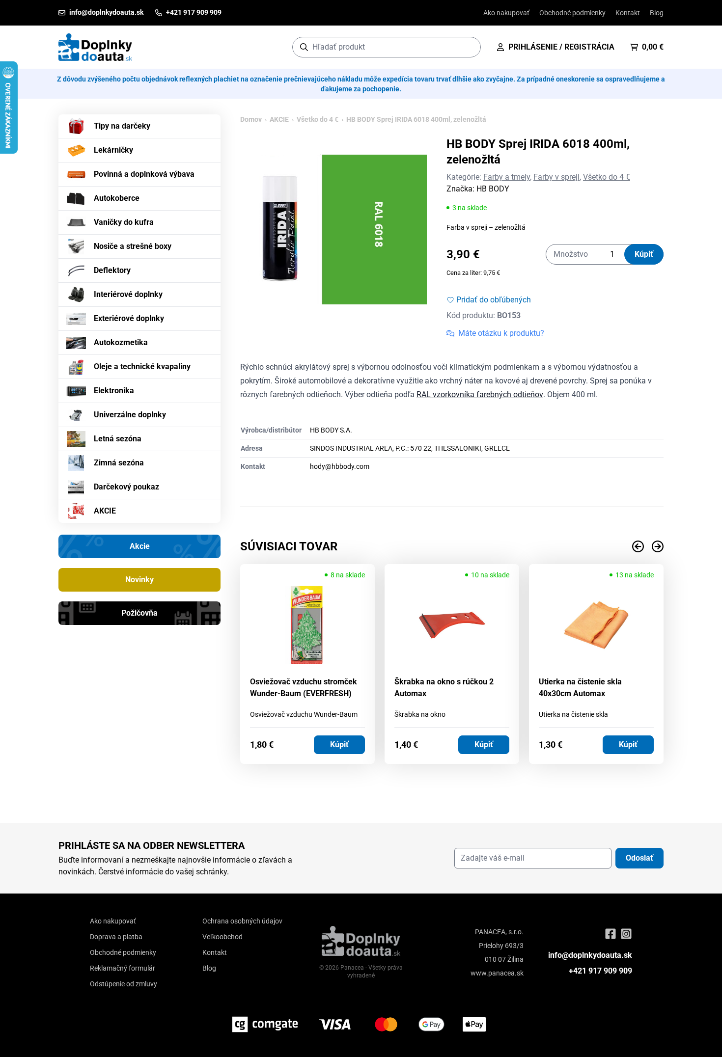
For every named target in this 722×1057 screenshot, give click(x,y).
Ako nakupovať (506, 13)
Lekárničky (113, 150)
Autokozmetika (121, 342)
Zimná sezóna (119, 462)
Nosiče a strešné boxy (132, 246)
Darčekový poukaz (126, 486)
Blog (657, 13)
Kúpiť (644, 254)
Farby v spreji (556, 177)
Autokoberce (116, 198)
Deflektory (112, 270)
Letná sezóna (117, 438)
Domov (251, 119)
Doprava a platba (116, 937)
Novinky (139, 579)
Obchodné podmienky (572, 13)
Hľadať (468, 47)
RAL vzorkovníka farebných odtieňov (480, 394)
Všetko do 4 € (317, 119)
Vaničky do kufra (124, 222)
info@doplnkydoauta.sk (590, 955)
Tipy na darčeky (122, 126)
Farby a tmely (506, 177)
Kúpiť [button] (339, 744)
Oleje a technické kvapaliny (142, 366)
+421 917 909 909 (600, 971)
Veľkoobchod (222, 937)
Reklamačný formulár (122, 968)
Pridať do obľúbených (493, 299)
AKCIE (105, 510)
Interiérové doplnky (128, 294)
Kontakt (627, 13)
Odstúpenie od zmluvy (123, 984)
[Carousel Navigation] (452, 546)
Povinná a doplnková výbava (144, 174)
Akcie (140, 546)
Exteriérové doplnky (129, 318)
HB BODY (492, 188)
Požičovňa (139, 613)
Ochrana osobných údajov (242, 921)
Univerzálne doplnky (130, 414)
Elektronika (114, 390)
